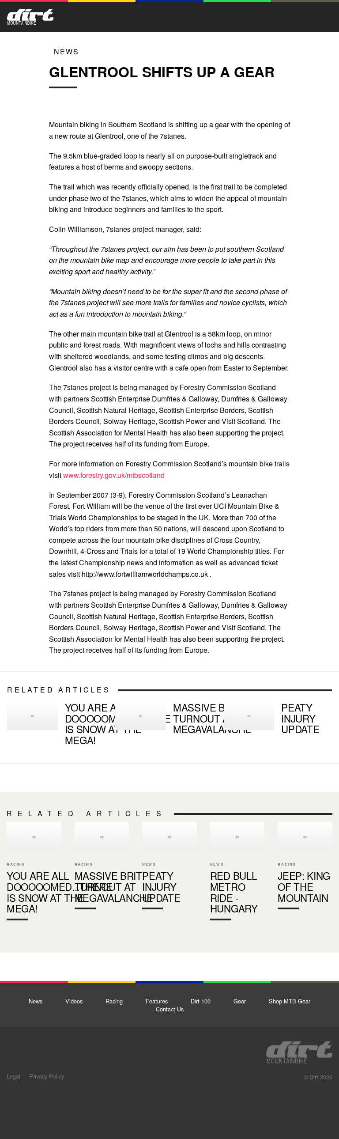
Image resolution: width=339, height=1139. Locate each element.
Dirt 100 (201, 1001)
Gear (240, 1001)
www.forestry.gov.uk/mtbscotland (114, 475)
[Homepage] (299, 1049)
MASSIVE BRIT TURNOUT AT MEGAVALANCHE (165, 720)
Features (157, 1001)
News (66, 51)
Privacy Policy (46, 1076)
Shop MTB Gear (289, 1001)
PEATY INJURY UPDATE (274, 720)
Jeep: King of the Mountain (305, 867)
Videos (74, 1001)
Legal (13, 1076)
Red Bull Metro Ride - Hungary (237, 873)
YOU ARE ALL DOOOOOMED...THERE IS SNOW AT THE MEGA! (57, 725)
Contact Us (170, 1009)
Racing (114, 1001)
